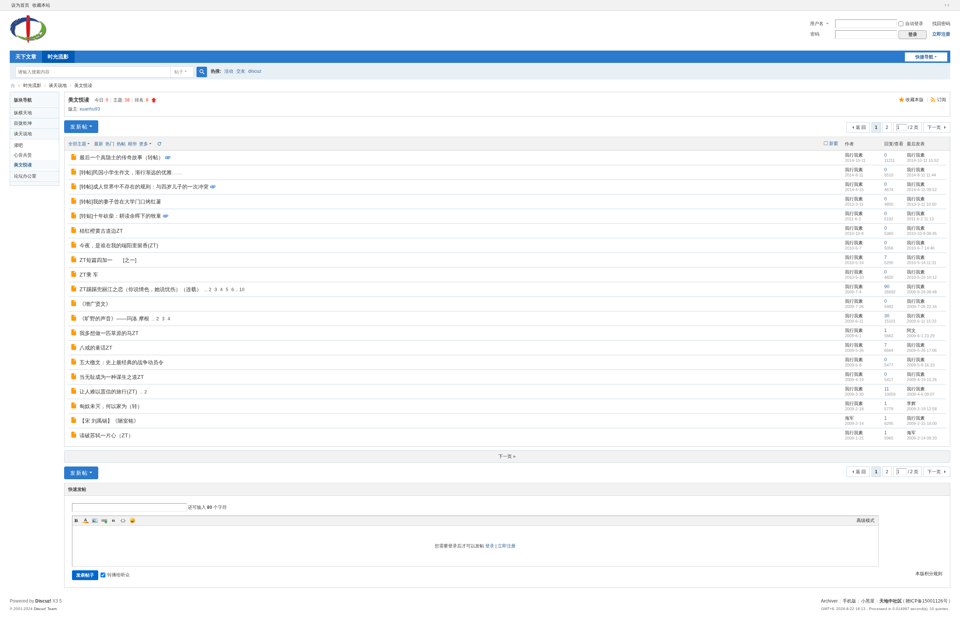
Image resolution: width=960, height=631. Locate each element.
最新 (98, 144)
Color (85, 520)
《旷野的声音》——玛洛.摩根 (114, 318)
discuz (254, 71)
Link (104, 520)
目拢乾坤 (23, 123)
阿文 (911, 330)
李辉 (911, 403)
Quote (113, 520)
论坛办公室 (25, 176)
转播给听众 (118, 574)
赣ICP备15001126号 (927, 601)
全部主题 (77, 144)
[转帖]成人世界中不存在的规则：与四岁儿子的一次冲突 (144, 187)
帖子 (178, 72)
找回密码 (941, 23)
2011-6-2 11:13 (920, 219)
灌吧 (18, 145)
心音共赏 (23, 155)
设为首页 (20, 5)
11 (886, 389)
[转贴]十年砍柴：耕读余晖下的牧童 (120, 216)
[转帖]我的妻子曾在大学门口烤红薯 (120, 202)
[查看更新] (159, 144)
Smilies (132, 520)
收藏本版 (915, 99)
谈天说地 (58, 85)
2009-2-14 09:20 (922, 438)
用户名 (817, 23)
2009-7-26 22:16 (922, 306)
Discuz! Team (45, 609)
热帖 (121, 144)
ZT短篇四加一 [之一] (108, 260)
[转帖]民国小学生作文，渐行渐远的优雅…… (131, 172)
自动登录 (914, 23)
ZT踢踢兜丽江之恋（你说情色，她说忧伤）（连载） (141, 289)
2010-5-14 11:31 (921, 262)
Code (123, 520)
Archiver (829, 601)
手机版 (849, 601)
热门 (109, 144)
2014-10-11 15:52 (923, 160)
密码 (814, 34)
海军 (849, 418)
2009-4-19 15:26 (922, 379)
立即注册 (941, 34)
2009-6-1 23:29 (920, 335)
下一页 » (507, 456)
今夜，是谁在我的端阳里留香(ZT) (119, 245)
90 (887, 286)
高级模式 (865, 520)
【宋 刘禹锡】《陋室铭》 (109, 421)
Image (95, 520)
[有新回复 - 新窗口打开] (74, 158)
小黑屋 (867, 601)
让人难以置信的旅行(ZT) (108, 392)
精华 (132, 144)
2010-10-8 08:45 (922, 233)
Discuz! (43, 601)
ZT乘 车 (89, 275)
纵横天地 (23, 112)
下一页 (934, 127)
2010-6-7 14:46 (920, 248)
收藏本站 (41, 5)
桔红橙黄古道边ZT (101, 231)
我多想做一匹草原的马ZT (109, 333)
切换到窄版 (947, 5)
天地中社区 (13, 85)
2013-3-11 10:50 (921, 204)
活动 (228, 71)
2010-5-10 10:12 (922, 277)
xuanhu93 (90, 109)
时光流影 (58, 57)
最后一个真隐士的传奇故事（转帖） (122, 157)
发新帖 (79, 127)
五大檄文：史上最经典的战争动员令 (122, 362)
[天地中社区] (28, 42)
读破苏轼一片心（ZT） (107, 435)
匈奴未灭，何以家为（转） (111, 406)
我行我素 (854, 155)
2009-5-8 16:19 (920, 365)
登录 (489, 546)
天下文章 (25, 57)
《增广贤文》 (95, 304)
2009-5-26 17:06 (922, 350)
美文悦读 (83, 85)
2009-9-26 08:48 (922, 292)
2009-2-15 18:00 (922, 423)
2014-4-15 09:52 (922, 189)
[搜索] (201, 72)
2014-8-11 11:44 (921, 175)
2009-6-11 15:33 (921, 321)
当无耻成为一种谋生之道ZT (112, 377)
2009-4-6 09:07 (920, 394)
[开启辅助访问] (940, 5)
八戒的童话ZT (96, 348)
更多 (143, 144)
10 (241, 289)
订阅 (941, 99)
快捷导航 (924, 57)
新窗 (833, 143)
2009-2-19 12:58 (922, 409)
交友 (240, 71)
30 (887, 315)
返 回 (861, 127)
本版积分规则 (928, 573)
